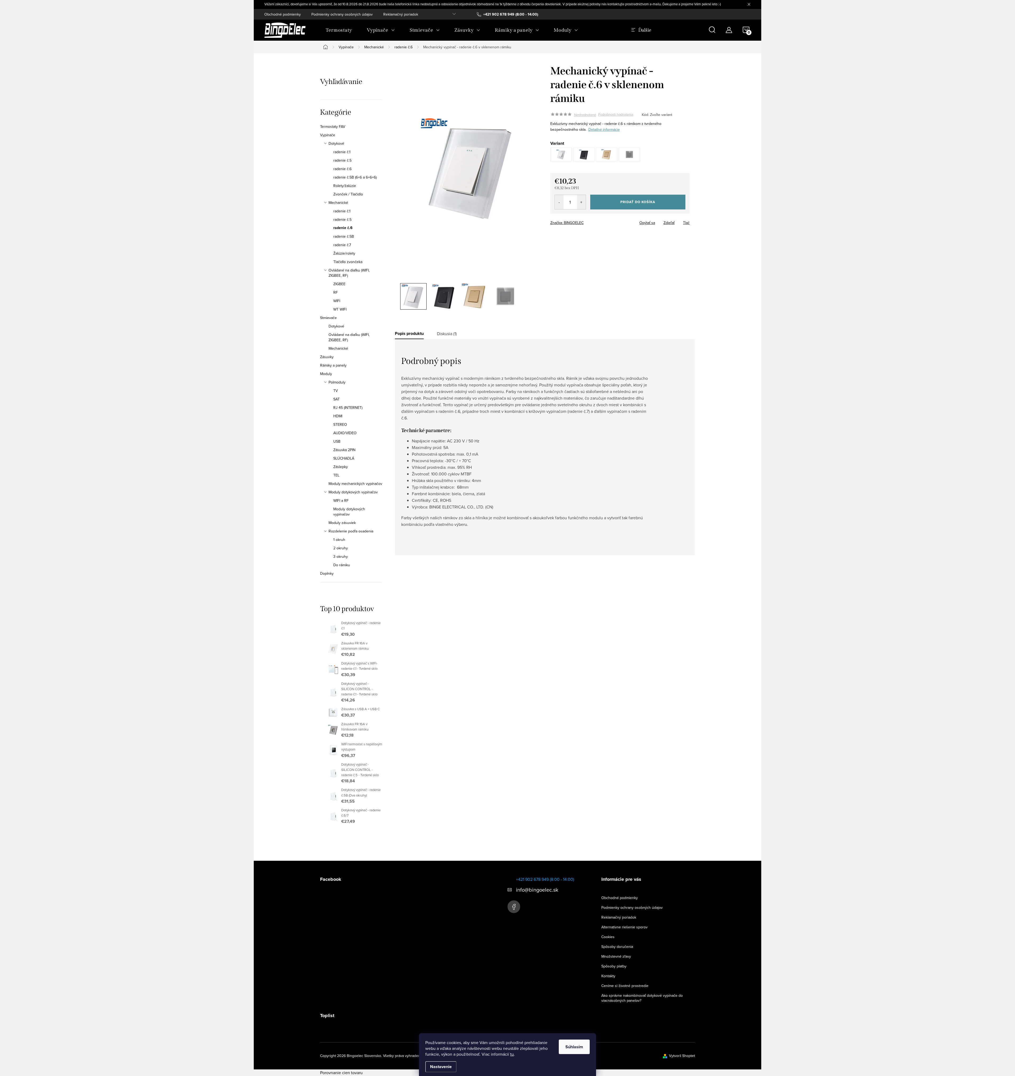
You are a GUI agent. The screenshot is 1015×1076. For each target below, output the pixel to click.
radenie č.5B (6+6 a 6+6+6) (355, 177)
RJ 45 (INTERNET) (347, 407)
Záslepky (340, 466)
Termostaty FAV (332, 126)
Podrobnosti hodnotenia (615, 115)
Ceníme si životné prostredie (624, 985)
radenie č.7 (342, 244)
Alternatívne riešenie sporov (624, 927)
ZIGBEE (339, 284)
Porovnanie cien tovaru (341, 1072)
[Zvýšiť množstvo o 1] (581, 202)
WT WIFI (340, 309)
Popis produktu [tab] (409, 333)
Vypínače (327, 135)
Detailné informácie (604, 129)
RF (335, 292)
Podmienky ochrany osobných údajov (342, 14)
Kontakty (608, 976)
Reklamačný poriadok (400, 14)
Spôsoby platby (613, 966)
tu (512, 1054)
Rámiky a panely (333, 365)
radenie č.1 (341, 152)
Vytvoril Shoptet (682, 1055)
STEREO (340, 424)
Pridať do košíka (637, 201)
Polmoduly (337, 382)
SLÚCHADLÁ (343, 458)
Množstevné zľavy (616, 956)
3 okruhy (340, 556)
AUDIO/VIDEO (345, 433)
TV (335, 390)
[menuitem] (338, 30)
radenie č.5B (343, 236)
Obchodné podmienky (282, 14)
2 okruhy (340, 548)
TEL (336, 475)
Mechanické (338, 202)
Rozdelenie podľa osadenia (351, 531)
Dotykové (336, 143)
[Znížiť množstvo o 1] (559, 202)
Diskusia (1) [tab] (447, 333)
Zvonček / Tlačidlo (348, 194)
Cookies (608, 936)
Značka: (567, 222)
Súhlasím (574, 1047)
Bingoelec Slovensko (514, 906)
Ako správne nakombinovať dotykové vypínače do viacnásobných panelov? (642, 998)
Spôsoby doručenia (617, 946)
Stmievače (328, 317)
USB (336, 441)
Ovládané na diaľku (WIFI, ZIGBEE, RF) (349, 273)
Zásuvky (327, 356)
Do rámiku (341, 565)
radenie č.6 (342, 168)
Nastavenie (441, 1067)
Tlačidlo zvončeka (347, 261)
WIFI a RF (341, 500)
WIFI (336, 300)
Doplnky (327, 573)
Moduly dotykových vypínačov (353, 492)
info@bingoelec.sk (537, 889)
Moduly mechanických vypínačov (355, 483)
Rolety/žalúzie (344, 185)
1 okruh (339, 539)
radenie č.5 (342, 160)
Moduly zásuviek (342, 522)
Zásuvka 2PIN (344, 449)
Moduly (326, 373)
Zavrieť (587, 221)
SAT (336, 399)
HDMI (337, 416)
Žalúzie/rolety (344, 253)
